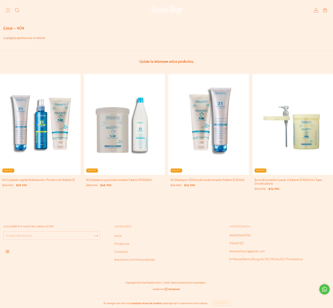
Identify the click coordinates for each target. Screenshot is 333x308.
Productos (121, 243)
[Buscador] (17, 10)
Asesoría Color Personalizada (134, 259)
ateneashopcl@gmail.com (247, 251)
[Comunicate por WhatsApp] (324, 289)
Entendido (220, 303)
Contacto (121, 251)
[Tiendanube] (166, 289)
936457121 (236, 243)
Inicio (118, 236)
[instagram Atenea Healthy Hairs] (7, 251)
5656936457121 (240, 235)
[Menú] (8, 10)
